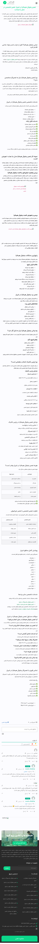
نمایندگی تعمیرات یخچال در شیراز (27, 609)
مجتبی (25, 772)
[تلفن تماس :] (4, 2)
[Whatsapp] (36, 929)
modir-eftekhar (30, 769)
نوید (26, 804)
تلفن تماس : (11, 2)
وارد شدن (4, 722)
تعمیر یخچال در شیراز (12, 59)
